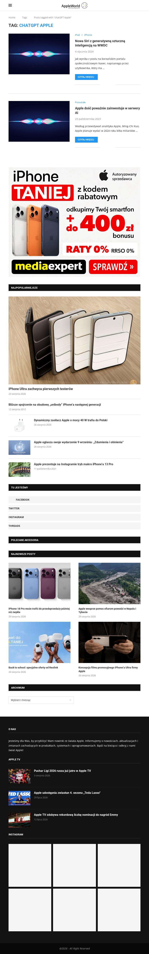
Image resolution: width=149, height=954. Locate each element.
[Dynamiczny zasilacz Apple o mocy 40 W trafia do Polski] (19, 425)
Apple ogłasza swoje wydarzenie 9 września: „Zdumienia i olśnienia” (79, 442)
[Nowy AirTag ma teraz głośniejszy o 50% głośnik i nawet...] (119, 910)
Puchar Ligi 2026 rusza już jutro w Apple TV (62, 771)
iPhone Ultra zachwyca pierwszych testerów (41, 389)
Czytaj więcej (86, 77)
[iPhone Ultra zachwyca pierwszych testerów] (74, 340)
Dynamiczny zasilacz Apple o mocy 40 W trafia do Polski (70, 420)
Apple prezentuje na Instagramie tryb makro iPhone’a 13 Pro (73, 464)
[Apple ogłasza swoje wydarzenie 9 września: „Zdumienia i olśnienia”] (19, 447)
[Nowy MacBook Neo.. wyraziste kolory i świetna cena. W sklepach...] (30, 910)
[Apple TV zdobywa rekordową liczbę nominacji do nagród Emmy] (19, 820)
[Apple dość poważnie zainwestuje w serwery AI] (39, 121)
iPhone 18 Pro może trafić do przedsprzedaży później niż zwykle (39, 610)
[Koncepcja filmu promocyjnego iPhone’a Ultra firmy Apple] (109, 642)
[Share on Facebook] (105, 84)
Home (12, 17)
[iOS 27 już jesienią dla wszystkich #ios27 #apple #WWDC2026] (74, 865)
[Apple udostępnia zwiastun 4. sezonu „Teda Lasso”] (19, 798)
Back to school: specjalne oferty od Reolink (33, 667)
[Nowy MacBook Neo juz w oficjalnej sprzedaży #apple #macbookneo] (119, 865)
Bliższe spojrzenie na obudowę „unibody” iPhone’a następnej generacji (55, 404)
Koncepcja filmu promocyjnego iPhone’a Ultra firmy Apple (108, 669)
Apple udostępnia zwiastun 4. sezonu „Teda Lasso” (67, 793)
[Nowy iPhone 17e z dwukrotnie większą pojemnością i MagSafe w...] (74, 910)
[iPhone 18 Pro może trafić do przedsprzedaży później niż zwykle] (40, 583)
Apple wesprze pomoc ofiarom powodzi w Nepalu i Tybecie (107, 610)
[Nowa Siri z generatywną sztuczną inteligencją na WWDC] (39, 54)
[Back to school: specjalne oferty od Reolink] (40, 642)
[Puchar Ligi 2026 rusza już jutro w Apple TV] (19, 776)
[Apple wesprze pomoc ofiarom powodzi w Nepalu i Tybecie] (109, 583)
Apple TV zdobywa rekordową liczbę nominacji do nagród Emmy (76, 814)
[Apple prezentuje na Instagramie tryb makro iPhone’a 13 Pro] (19, 469)
